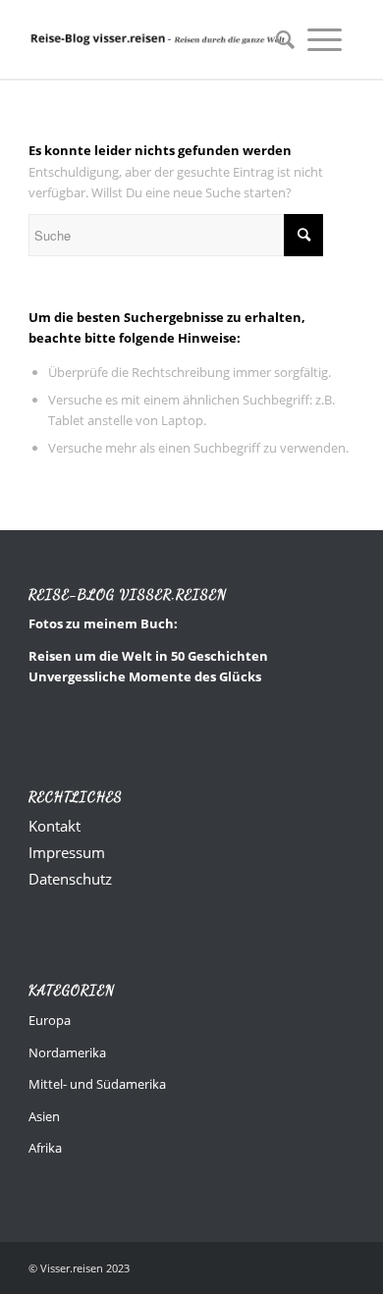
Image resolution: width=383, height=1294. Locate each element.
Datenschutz (70, 879)
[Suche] (279, 39)
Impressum (66, 852)
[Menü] (325, 39)
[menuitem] (279, 39)
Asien (44, 1116)
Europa (49, 1020)
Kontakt (54, 826)
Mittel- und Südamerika (97, 1084)
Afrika (45, 1148)
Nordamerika (67, 1052)
